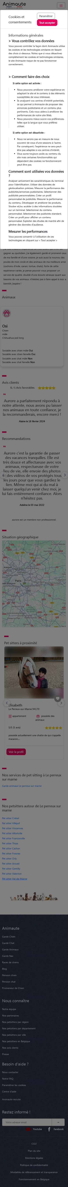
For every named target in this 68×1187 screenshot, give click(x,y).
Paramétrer (46, 16)
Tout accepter (47, 22)
